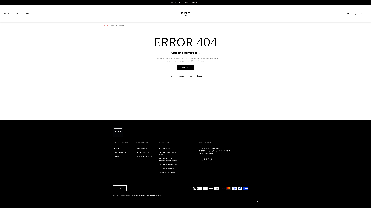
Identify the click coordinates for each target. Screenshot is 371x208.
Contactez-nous (141, 148)
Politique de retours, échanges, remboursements (168, 159)
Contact (199, 76)
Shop (170, 76)
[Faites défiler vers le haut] (256, 200)
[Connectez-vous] (356, 13)
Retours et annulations (167, 173)
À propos (180, 76)
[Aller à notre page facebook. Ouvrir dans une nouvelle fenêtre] (201, 159)
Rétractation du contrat (144, 156)
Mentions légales (165, 148)
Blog (190, 76)
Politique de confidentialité (168, 165)
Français (118, 188)
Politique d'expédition (166, 169)
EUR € (347, 14)
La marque (116, 148)
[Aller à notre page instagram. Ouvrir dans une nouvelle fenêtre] (206, 159)
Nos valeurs (117, 156)
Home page (185, 68)
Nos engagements (119, 152)
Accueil (106, 25)
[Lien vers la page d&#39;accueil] (118, 132)
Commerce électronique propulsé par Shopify (147, 195)
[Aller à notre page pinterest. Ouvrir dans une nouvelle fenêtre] (212, 159)
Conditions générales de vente (167, 153)
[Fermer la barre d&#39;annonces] (366, 2)
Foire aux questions (143, 152)
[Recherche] (361, 13)
